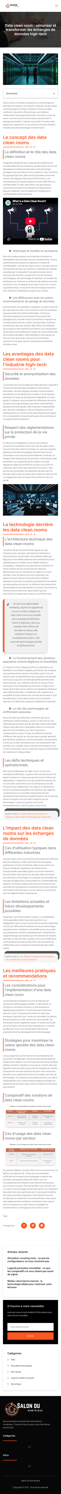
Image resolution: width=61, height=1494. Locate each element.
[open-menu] (56, 6)
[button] (54, 93)
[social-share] (24, 1226)
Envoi (30, 1336)
